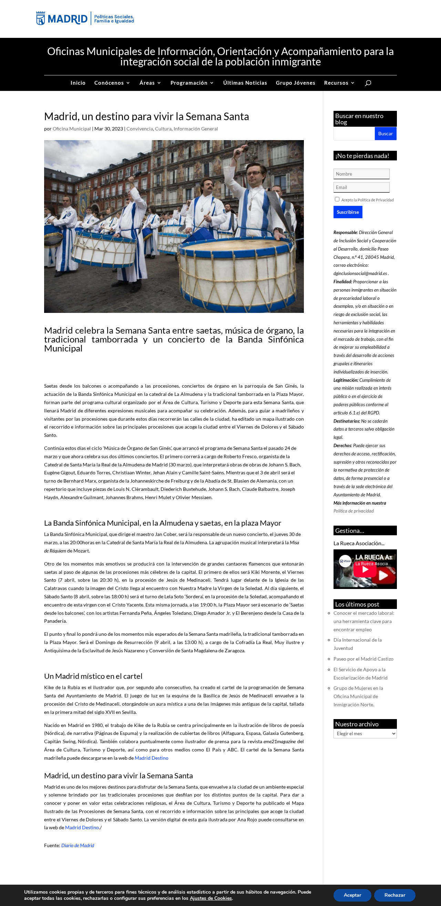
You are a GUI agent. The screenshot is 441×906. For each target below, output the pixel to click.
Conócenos (109, 83)
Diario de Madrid (77, 845)
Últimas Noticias (245, 83)
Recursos (336, 83)
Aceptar (352, 895)
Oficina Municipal (72, 128)
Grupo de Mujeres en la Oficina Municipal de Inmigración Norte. (358, 696)
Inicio (78, 83)
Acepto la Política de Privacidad (367, 200)
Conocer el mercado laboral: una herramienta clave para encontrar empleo (364, 621)
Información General (196, 128)
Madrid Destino (151, 758)
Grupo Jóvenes (296, 83)
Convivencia (139, 128)
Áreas (147, 83)
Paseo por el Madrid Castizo (363, 659)
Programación (189, 83)
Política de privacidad (354, 511)
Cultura (163, 128)
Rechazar (394, 895)
